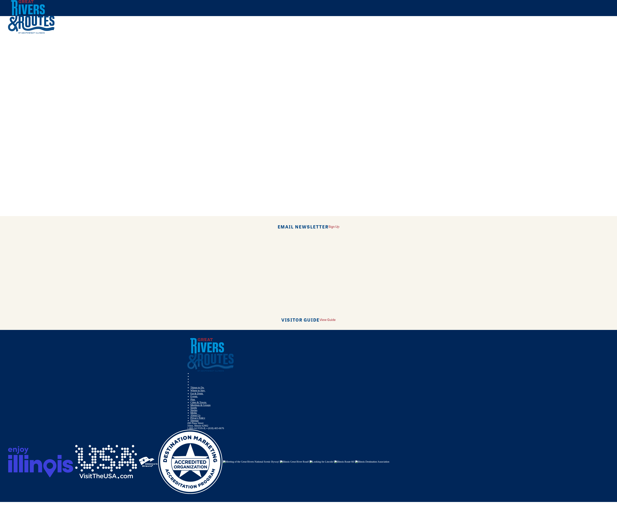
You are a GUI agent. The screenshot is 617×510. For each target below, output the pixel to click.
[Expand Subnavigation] (206, 387)
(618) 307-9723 (32, 109)
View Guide (328, 319)
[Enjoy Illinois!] (40, 461)
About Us (195, 415)
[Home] (31, 33)
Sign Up (333, 226)
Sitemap (194, 420)
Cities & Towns (198, 402)
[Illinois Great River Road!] (294, 461)
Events (194, 396)
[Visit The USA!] (106, 461)
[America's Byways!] (148, 461)
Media (193, 412)
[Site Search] (595, 42)
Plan (193, 399)
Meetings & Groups (200, 405)
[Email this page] (249, 53)
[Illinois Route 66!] (344, 461)
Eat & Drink (197, 393)
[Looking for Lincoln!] (322, 461)
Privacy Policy (197, 418)
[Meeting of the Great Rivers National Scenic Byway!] (251, 461)
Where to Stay (198, 390)
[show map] (9, 86)
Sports (193, 407)
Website (14, 137)
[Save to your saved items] (12, 86)
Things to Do (197, 387)
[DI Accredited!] (190, 461)
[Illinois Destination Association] (372, 461)
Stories (193, 410)
